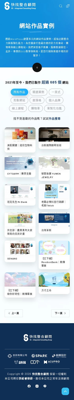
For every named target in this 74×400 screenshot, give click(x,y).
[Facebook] (29, 386)
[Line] (44, 386)
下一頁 (59, 313)
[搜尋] (60, 6)
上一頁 (15, 313)
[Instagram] (37, 386)
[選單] (68, 6)
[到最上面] (65, 391)
